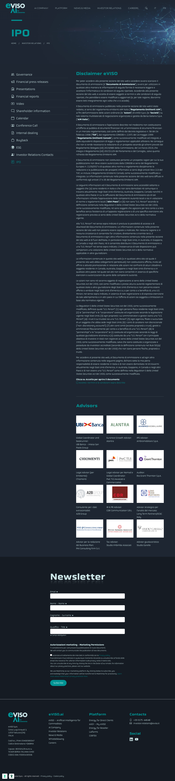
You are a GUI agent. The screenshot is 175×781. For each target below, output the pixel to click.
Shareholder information (33, 111)
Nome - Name (58, 603)
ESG (18, 147)
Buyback (22, 140)
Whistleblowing (56, 739)
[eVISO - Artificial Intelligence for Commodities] (15, 8)
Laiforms (93, 731)
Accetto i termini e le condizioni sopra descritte (101, 382)
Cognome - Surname (62, 615)
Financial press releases (32, 82)
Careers (133, 8)
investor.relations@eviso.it (146, 723)
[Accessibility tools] (11, 776)
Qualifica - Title (59, 627)
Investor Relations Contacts (34, 155)
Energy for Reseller (98, 728)
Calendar (22, 118)
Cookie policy (59, 776)
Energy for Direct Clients (101, 720)
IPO (18, 162)
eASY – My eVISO (97, 724)
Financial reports (27, 96)
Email (54, 591)
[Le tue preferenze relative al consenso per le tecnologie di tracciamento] (4, 776)
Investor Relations (109, 8)
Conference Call (27, 126)
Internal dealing (27, 133)
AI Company (41, 8)
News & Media (82, 8)
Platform (61, 8)
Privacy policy (104, 655)
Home (13, 43)
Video (20, 104)
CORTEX (93, 735)
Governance (24, 75)
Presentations (25, 89)
